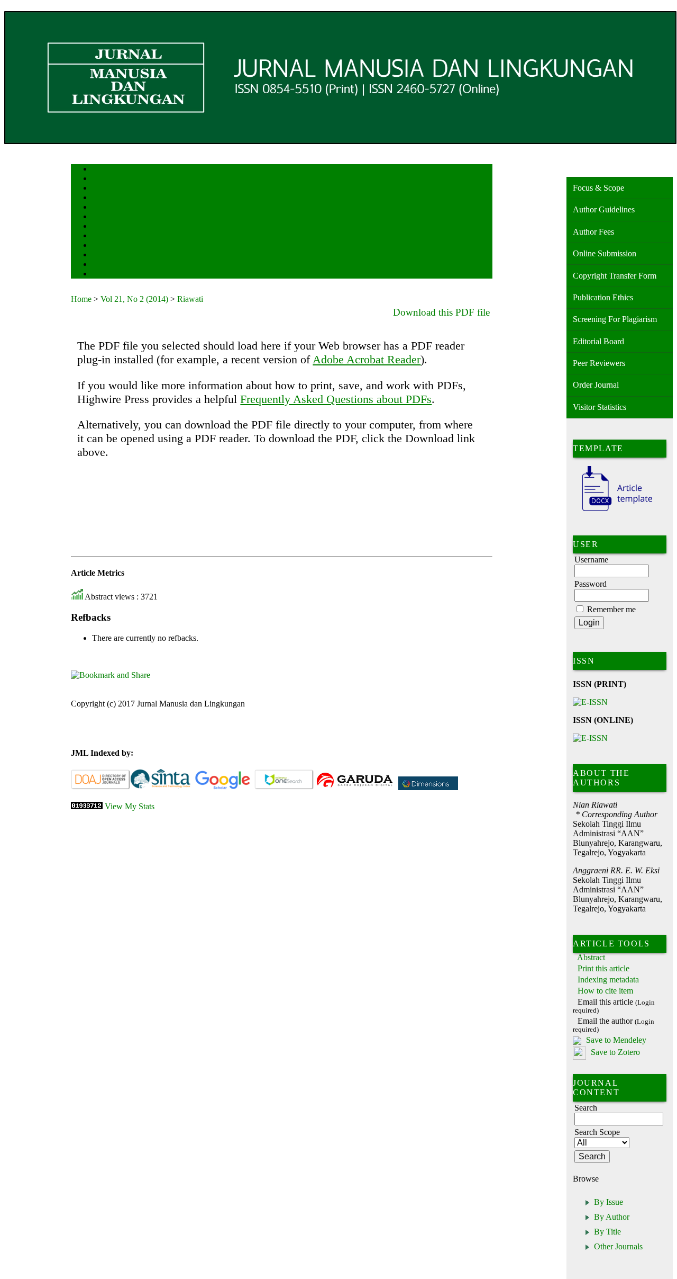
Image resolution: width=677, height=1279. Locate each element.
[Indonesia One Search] (284, 787)
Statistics (103, 246)
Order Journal (596, 384)
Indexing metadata (608, 979)
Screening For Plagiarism (615, 319)
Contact (101, 275)
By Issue (608, 1201)
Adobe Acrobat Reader (366, 359)
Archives (102, 227)
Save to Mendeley (616, 1039)
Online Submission (604, 253)
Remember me (611, 609)
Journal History (110, 265)
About (99, 179)
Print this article (603, 968)
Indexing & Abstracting (120, 255)
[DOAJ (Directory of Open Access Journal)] (101, 787)
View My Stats (129, 806)
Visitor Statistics (599, 407)
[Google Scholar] (222, 787)
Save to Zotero (614, 1052)
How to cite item (605, 990)
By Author (611, 1216)
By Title (607, 1231)
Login (99, 189)
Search (99, 208)
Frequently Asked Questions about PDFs (336, 399)
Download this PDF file (441, 312)
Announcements (111, 236)
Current (101, 217)
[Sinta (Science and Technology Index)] (160, 787)
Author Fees (593, 231)
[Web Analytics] (87, 806)
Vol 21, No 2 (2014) (134, 298)
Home (99, 170)
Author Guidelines (604, 209)
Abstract (591, 957)
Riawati (190, 298)
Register (102, 198)
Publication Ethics (603, 297)
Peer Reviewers (599, 363)
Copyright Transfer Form (614, 275)
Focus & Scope (598, 187)
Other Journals (618, 1246)
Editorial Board (598, 341)
